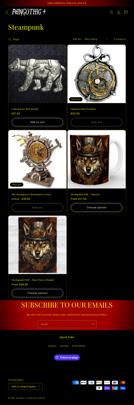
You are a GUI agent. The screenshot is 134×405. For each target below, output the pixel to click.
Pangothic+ (21, 398)
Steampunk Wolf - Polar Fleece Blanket (33, 279)
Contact (64, 346)
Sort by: (77, 39)
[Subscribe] (92, 324)
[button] (6, 12)
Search (53, 346)
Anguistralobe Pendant (83, 109)
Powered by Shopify (36, 398)
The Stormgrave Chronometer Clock (31, 194)
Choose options (97, 207)
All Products (78, 346)
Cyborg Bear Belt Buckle (25, 109)
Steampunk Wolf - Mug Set (85, 194)
